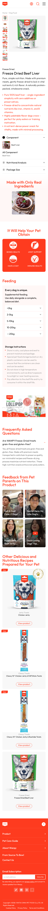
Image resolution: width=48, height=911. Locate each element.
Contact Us (8, 860)
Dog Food (13, 13)
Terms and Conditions (36, 908)
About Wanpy (9, 847)
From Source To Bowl (13, 855)
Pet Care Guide (10, 840)
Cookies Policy (11, 908)
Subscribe (40, 877)
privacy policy (30, 882)
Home (4, 13)
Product (6, 833)
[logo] (4, 4)
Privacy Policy (22, 908)
